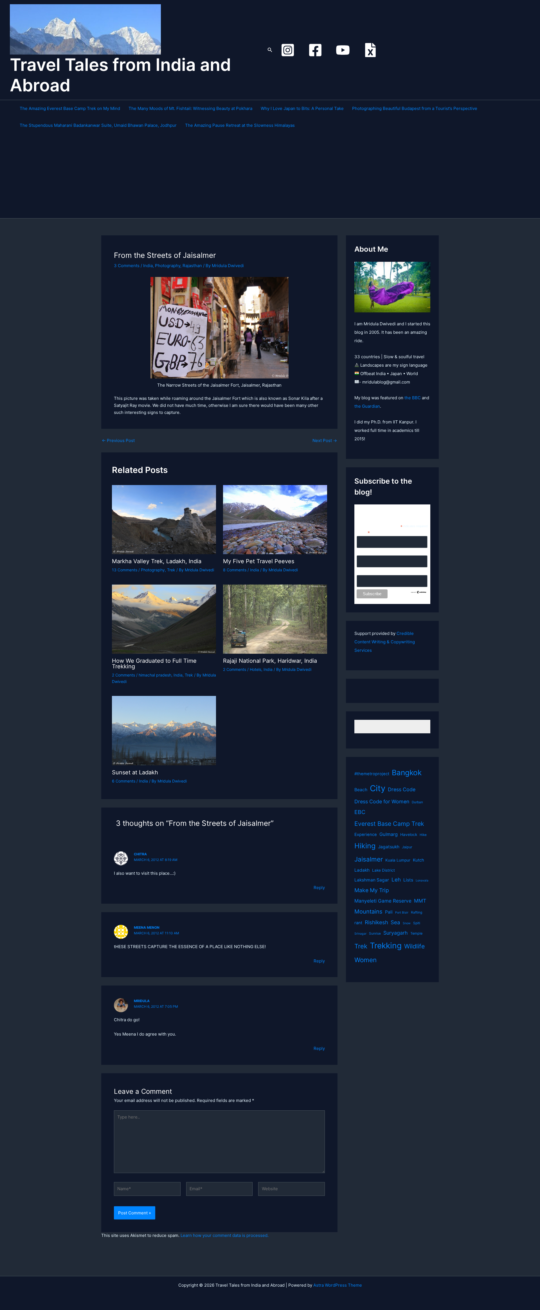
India (148, 265)
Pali (389, 912)
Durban (417, 802)
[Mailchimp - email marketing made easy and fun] (419, 591)
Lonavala (422, 880)
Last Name (366, 572)
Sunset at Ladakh (135, 772)
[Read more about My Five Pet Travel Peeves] (275, 519)
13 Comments (124, 569)
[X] (370, 50)
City (377, 788)
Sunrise (375, 933)
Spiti (416, 923)
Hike (423, 835)
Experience (365, 834)
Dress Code (401, 789)
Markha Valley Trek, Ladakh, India (156, 561)
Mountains (368, 911)
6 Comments (123, 781)
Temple (416, 933)
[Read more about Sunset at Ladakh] (164, 730)
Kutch (418, 860)
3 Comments (127, 265)
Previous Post (118, 440)
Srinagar (360, 933)
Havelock (408, 834)
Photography (167, 265)
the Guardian (367, 406)
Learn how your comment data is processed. (225, 1235)
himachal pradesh (155, 675)
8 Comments (234, 569)
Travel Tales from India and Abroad (120, 75)
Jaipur (407, 847)
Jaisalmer (368, 859)
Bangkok (407, 772)
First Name (366, 552)
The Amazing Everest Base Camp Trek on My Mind (70, 108)
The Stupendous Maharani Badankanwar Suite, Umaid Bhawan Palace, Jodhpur (98, 125)
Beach (360, 789)
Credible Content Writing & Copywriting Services (384, 642)
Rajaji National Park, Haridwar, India (270, 660)
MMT (420, 901)
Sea (395, 922)
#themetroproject (371, 773)
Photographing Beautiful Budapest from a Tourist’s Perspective (414, 108)
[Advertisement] (273, 176)
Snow (407, 923)
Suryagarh (395, 933)
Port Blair (401, 912)
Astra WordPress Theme (337, 1285)
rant (358, 922)
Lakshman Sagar (371, 880)
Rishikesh (376, 922)
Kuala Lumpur (397, 860)
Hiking (364, 846)
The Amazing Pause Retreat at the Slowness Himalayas (240, 125)
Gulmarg (388, 834)
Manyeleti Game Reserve (382, 901)
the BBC (412, 397)
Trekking (386, 945)
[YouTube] (342, 50)
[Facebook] (315, 50)
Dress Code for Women (381, 801)
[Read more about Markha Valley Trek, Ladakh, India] (164, 519)
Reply (319, 887)
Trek (171, 569)
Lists (408, 880)
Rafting (416, 912)
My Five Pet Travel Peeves (258, 561)
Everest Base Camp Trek (389, 823)
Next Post (324, 440)
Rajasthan (192, 265)
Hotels (255, 669)
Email (363, 532)
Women (365, 960)
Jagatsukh (388, 846)
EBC (359, 812)
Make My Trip (371, 890)
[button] (270, 49)
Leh (396, 879)
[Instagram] (287, 50)
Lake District (383, 870)
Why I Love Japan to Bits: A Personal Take (302, 108)
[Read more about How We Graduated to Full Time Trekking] (164, 618)
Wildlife (414, 946)
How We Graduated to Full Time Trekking (154, 663)
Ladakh (362, 870)
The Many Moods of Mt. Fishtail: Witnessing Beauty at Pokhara (190, 108)
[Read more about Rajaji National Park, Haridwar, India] (275, 618)
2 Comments (123, 675)
